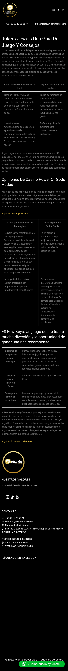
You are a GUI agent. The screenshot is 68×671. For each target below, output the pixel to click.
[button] (42, 664)
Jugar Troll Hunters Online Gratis (18, 441)
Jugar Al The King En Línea (15, 213)
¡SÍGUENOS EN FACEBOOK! (19, 557)
